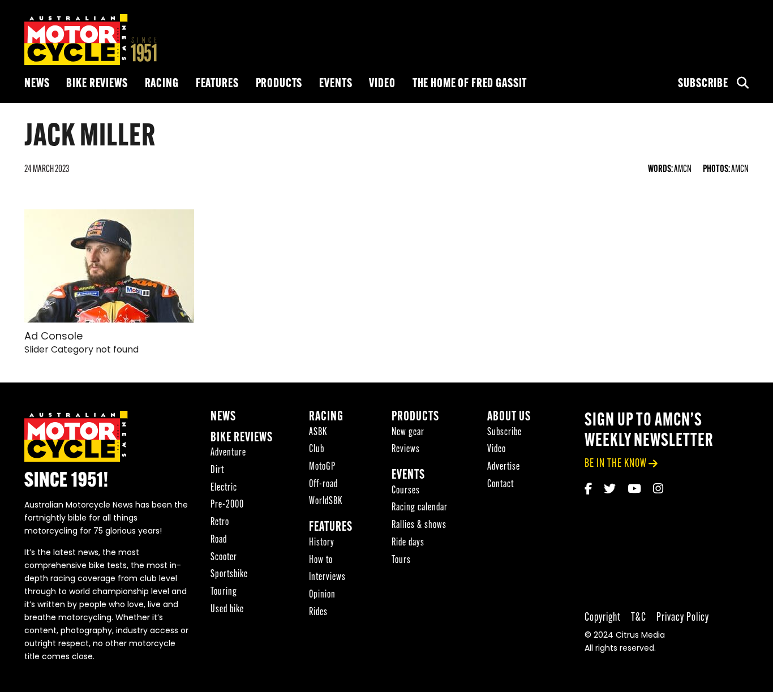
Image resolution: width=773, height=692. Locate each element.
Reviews (406, 449)
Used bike (227, 609)
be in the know (616, 464)
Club (316, 449)
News (36, 84)
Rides (318, 612)
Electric (224, 488)
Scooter (224, 557)
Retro (220, 522)
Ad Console (53, 337)
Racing (162, 84)
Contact (500, 484)
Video (382, 84)
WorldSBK (325, 501)
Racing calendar (420, 507)
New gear (408, 432)
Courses (406, 490)
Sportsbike (229, 574)
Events (335, 84)
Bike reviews (96, 84)
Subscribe (703, 84)
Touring (224, 592)
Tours (401, 560)
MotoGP (322, 467)
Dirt (217, 470)
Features (217, 84)
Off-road (323, 484)
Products (279, 84)
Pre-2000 (227, 505)
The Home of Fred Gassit (470, 84)
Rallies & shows (419, 525)
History (321, 543)
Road (219, 540)
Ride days (408, 543)
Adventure (228, 453)
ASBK (318, 432)
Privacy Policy (682, 618)
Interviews (327, 577)
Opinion (322, 595)
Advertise (503, 467)
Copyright (603, 618)
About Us (509, 417)
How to (321, 560)
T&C (638, 618)
